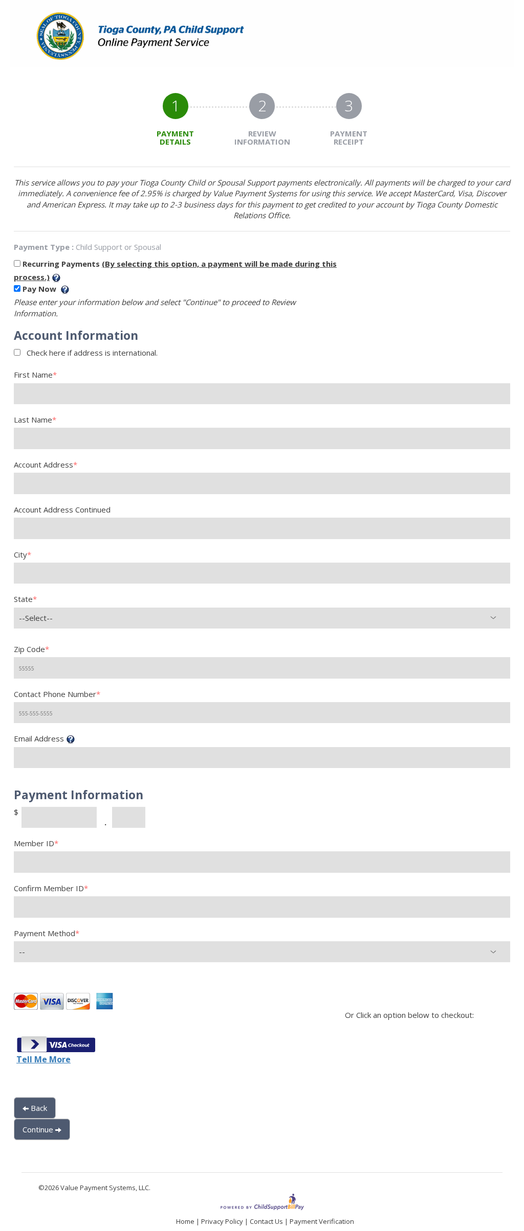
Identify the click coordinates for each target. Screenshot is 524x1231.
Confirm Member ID (51, 888)
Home (185, 1221)
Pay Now (40, 289)
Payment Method (46, 933)
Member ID (36, 843)
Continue (39, 1129)
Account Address (45, 464)
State (25, 599)
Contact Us (266, 1221)
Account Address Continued (62, 509)
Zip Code (31, 649)
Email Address (39, 738)
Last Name (35, 419)
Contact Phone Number (57, 694)
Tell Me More (43, 1059)
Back (38, 1108)
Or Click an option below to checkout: (409, 1015)
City (22, 554)
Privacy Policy (222, 1221)
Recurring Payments (62, 264)
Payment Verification (322, 1221)
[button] (55, 1045)
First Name (35, 374)
